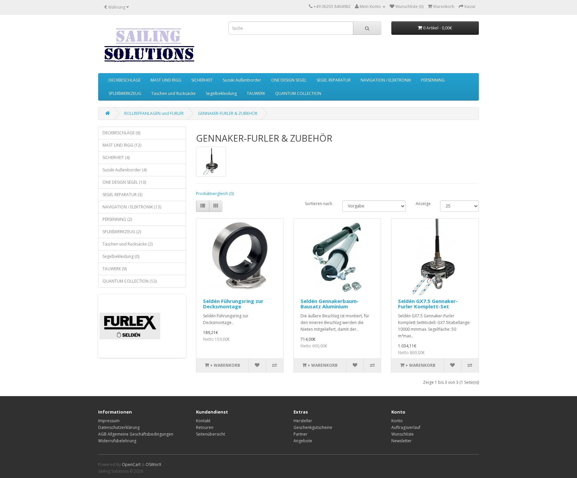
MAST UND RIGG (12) (122, 145)
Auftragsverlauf (405, 427)
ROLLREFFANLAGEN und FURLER (154, 113)
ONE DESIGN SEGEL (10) (124, 182)
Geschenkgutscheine (313, 427)
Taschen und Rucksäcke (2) (128, 244)
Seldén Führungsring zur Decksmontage (233, 304)
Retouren (204, 427)
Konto (397, 421)
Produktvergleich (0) (215, 193)
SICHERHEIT (202, 80)
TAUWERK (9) (115, 269)
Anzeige (423, 203)
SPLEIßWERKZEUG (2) (122, 231)
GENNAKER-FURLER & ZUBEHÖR (227, 113)
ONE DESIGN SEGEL (289, 80)
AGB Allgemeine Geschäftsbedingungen (135, 434)
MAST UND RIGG (166, 80)
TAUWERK (256, 93)
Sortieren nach (318, 203)
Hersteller (303, 421)
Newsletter (401, 441)
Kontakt (203, 421)
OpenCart (131, 464)
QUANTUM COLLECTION (298, 93)
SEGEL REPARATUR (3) (122, 194)
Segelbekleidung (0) (121, 256)
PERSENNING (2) (117, 219)
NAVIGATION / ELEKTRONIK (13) (132, 207)
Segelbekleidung (221, 93)
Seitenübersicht (210, 434)
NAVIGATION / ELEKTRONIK (386, 80)
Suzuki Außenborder (242, 80)
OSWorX (153, 464)
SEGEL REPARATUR (334, 80)
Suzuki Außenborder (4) (125, 170)
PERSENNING (433, 80)
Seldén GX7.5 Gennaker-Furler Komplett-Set (428, 304)
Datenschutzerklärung (119, 427)
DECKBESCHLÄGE (125, 80)
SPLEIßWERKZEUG (125, 93)
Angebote (303, 441)
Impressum (109, 421)
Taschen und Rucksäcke (173, 93)
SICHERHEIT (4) (116, 157)
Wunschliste (402, 434)
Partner (301, 434)
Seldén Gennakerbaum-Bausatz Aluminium (330, 304)
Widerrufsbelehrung (117, 441)
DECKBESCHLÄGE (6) (121, 133)
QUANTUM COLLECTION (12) (130, 281)
